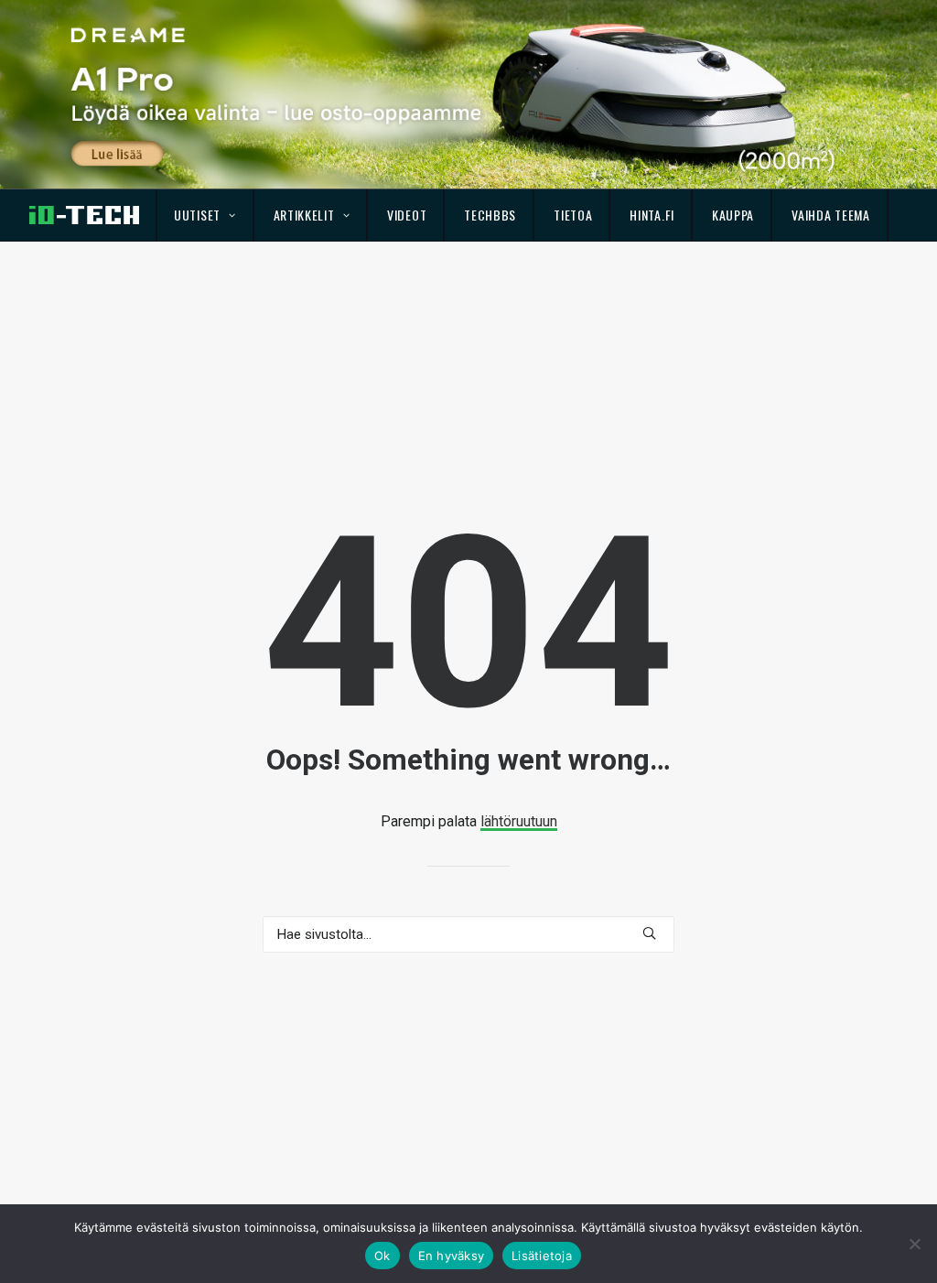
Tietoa (573, 214)
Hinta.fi (652, 214)
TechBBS (490, 214)
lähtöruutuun (518, 821)
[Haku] (468, 934)
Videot (406, 214)
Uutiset (197, 214)
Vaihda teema (830, 214)
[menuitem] (205, 215)
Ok (382, 1255)
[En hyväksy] (914, 1243)
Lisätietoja (542, 1255)
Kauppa (733, 214)
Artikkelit (304, 214)
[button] (649, 933)
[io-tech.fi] (84, 215)
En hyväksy (451, 1255)
